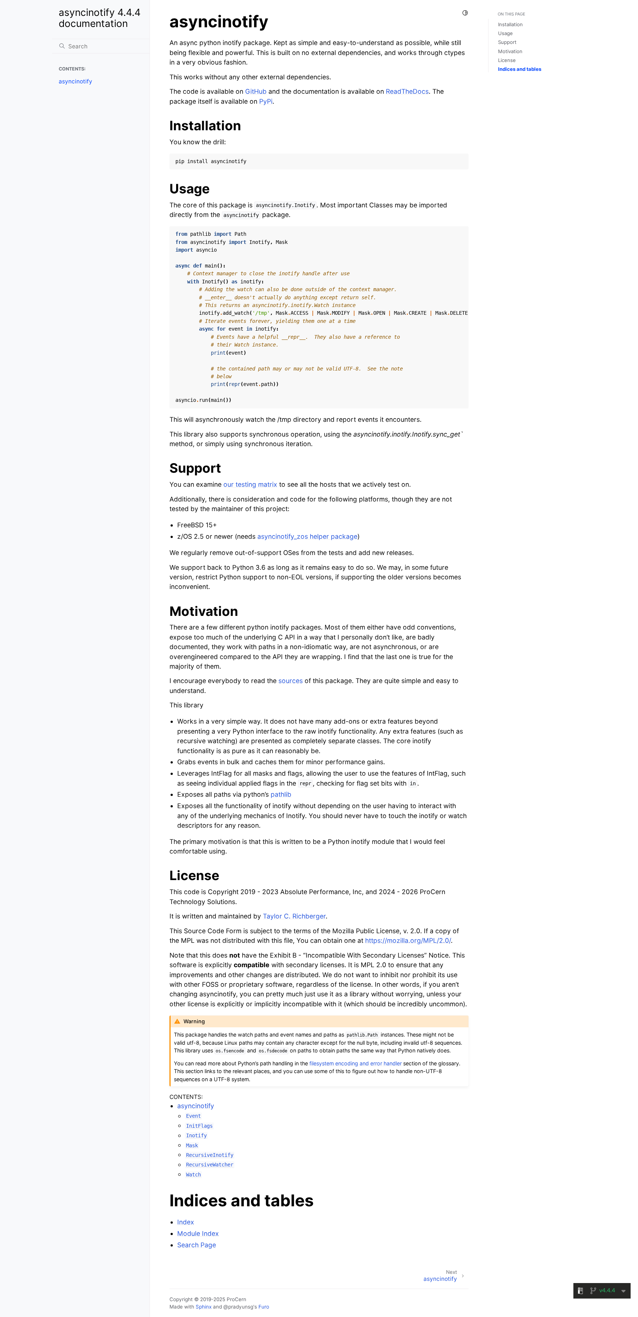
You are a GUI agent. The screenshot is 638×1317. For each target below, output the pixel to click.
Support (507, 42)
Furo (263, 1307)
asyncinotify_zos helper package (307, 536)
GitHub (256, 91)
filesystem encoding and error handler (355, 1063)
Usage (505, 33)
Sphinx (204, 1307)
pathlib (281, 794)
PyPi (265, 101)
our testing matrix (250, 484)
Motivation (510, 51)
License (507, 60)
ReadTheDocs (407, 91)
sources (290, 681)
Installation (510, 24)
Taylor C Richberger (294, 916)
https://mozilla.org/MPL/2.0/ (408, 940)
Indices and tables (519, 69)
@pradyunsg (238, 1307)
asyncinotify (75, 81)
